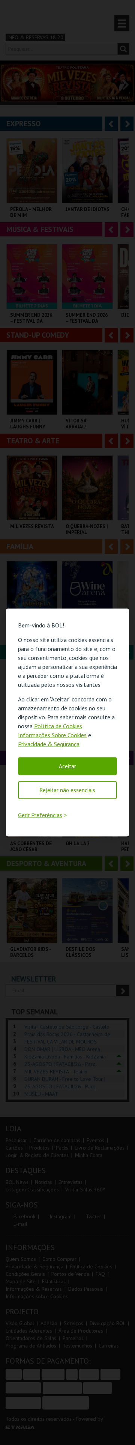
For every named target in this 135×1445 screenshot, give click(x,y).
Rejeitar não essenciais (67, 789)
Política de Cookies (58, 725)
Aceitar (67, 765)
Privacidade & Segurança (49, 743)
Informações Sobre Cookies (52, 734)
